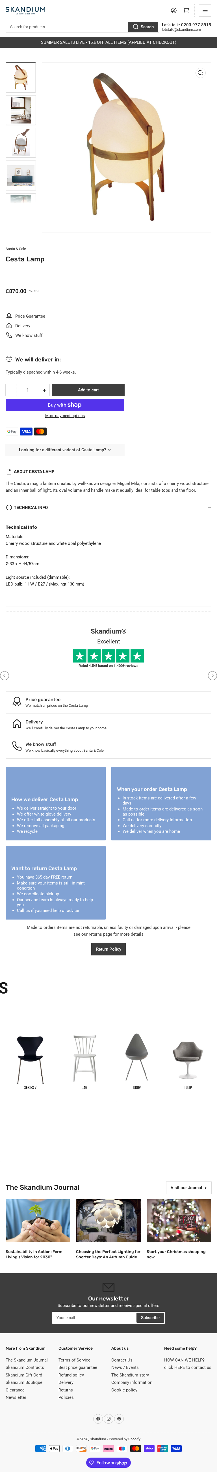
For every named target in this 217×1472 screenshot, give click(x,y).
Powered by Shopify (124, 1439)
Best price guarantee (77, 1367)
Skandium (98, 1439)
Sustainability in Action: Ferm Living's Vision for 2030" (34, 1254)
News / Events (125, 1367)
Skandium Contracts (25, 1367)
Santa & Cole (16, 249)
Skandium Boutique (24, 1382)
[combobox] (82, 27)
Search (147, 26)
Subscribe (150, 1317)
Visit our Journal (186, 1187)
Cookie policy (124, 1390)
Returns (65, 1390)
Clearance (15, 1390)
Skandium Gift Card (24, 1375)
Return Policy (108, 949)
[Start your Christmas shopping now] (179, 1221)
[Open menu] (205, 10)
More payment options (65, 415)
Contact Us (122, 1360)
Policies (66, 1397)
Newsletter (16, 1397)
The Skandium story (130, 1375)
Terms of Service (74, 1360)
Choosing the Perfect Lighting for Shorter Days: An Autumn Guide (108, 1254)
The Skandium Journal (27, 1360)
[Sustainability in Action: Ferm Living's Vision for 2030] (38, 1221)
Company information (131, 1382)
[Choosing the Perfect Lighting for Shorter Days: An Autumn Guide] (108, 1221)
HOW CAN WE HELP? (184, 1360)
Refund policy (71, 1375)
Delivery (65, 1382)
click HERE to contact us (187, 1367)
